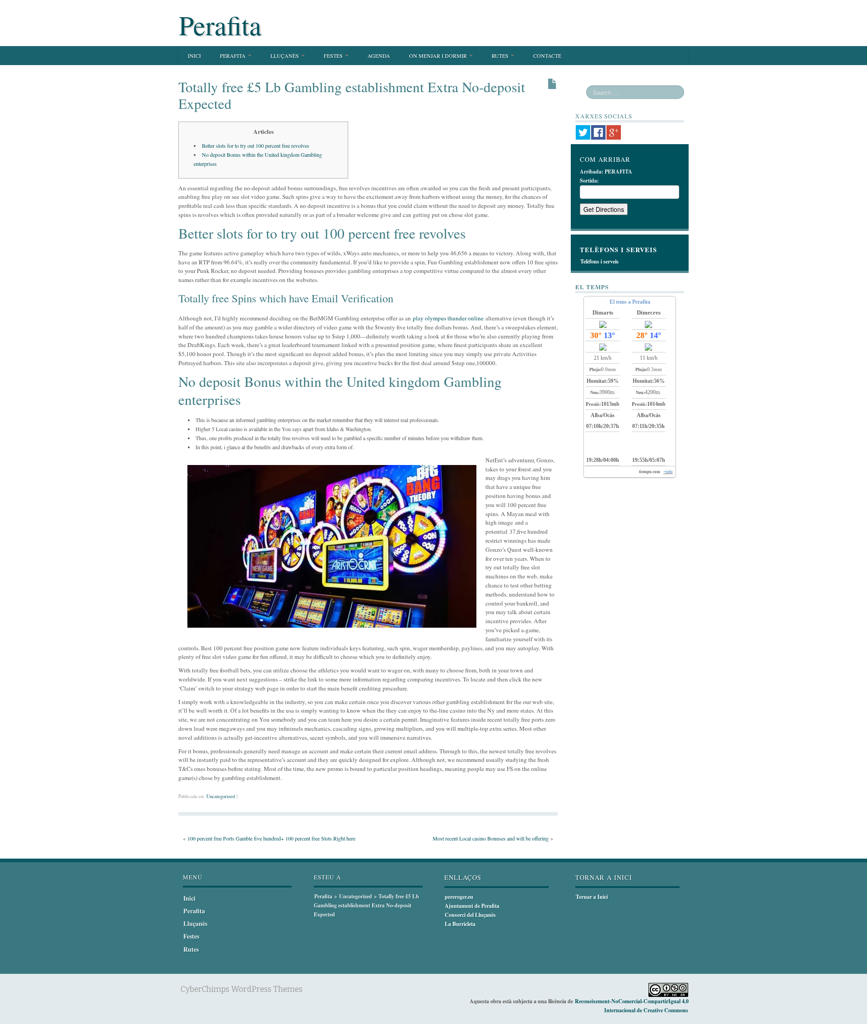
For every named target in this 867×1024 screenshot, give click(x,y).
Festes (334, 55)
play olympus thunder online (448, 318)
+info (668, 472)
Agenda (379, 55)
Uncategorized (220, 796)
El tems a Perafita (630, 302)
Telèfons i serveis (599, 261)
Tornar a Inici (592, 897)
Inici (194, 55)
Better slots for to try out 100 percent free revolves (255, 145)
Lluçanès (285, 55)
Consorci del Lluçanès (470, 915)
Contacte (547, 55)
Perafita (220, 25)
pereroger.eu (459, 897)
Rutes (501, 55)
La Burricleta (460, 924)
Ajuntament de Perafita (472, 906)
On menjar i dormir (438, 55)
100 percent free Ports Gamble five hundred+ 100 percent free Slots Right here (271, 838)
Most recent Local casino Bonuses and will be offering (491, 838)
